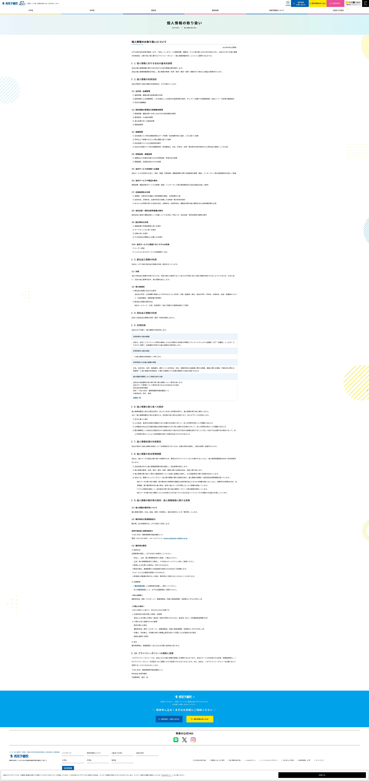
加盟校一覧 (137, 398)
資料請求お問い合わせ (300, 3)
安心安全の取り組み (200, 760)
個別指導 (215, 10)
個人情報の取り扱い (235, 760)
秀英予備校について (276, 10)
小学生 (30, 10)
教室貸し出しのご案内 (217, 760)
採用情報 (288, 5)
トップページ (66, 753)
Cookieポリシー (251, 760)
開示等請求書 (140, 586)
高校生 (153, 10)
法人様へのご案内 (288, 760)
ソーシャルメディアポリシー (269, 760)
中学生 (92, 10)
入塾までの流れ (338, 10)
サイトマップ (320, 760)
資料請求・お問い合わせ (170, 719)
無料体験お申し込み (319, 3)
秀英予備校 (175, 28)
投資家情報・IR (303, 760)
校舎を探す (336, 3)
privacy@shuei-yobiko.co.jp (175, 538)
